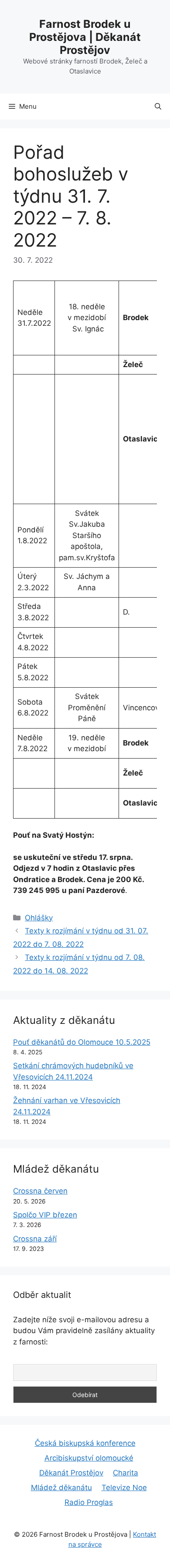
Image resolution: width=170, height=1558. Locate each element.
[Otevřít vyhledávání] (158, 107)
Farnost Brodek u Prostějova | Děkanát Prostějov (85, 37)
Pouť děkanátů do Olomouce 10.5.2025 (81, 1042)
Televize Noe (124, 1487)
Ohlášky (39, 917)
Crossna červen (40, 1191)
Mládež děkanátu (61, 1487)
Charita (125, 1472)
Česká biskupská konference (85, 1443)
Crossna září (35, 1238)
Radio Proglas (89, 1502)
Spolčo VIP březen (45, 1214)
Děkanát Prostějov (71, 1472)
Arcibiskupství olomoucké (88, 1458)
